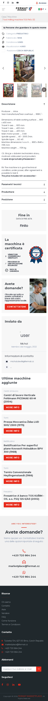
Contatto (6, 606)
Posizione (7, 199)
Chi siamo (6, 602)
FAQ (4, 617)
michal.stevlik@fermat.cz (22, 361)
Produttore (8, 192)
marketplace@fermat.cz (16, 644)
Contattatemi (16, 307)
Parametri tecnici (11, 184)
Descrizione (8, 104)
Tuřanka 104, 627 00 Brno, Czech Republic (24, 641)
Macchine (12, 17)
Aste (4, 609)
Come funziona (9, 621)
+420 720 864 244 (13, 648)
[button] (3, 68)
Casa (4, 17)
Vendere (5, 613)
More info (12, 407)
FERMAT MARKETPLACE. (30, 696)
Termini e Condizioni (11, 624)
